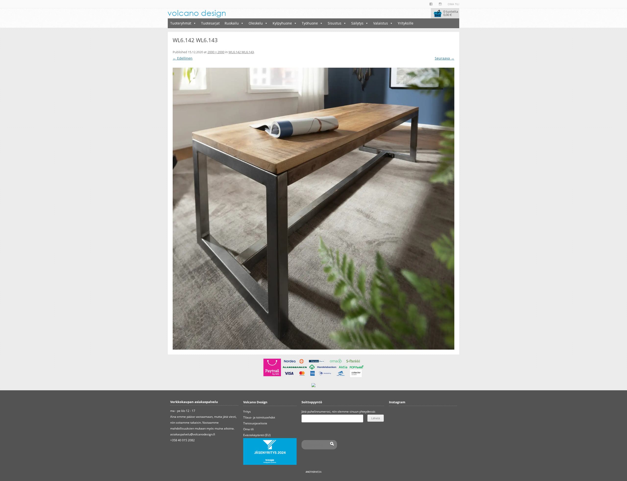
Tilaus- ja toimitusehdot (259, 417)
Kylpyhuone (282, 23)
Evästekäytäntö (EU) (257, 435)
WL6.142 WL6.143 (241, 52)
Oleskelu (256, 23)
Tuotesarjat (210, 23)
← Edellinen (183, 58)
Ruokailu (232, 23)
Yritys (247, 411)
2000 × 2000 (215, 52)
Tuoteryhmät (180, 23)
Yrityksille (405, 23)
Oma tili (453, 4)
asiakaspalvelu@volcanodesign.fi (192, 434)
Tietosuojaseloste (255, 423)
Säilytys (357, 23)
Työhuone (310, 23)
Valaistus (380, 23)
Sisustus (334, 23)
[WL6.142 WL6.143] (313, 209)
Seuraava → (444, 58)
